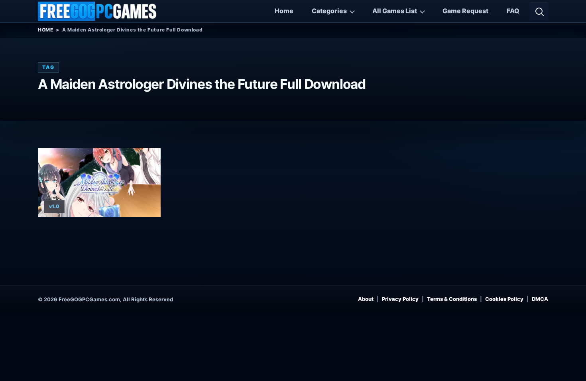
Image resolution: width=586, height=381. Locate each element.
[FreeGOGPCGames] (97, 11)
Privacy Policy (400, 299)
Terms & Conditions (452, 299)
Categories (329, 11)
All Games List (394, 11)
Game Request (465, 11)
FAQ (513, 11)
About (366, 299)
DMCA (540, 299)
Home (284, 11)
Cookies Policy (504, 299)
